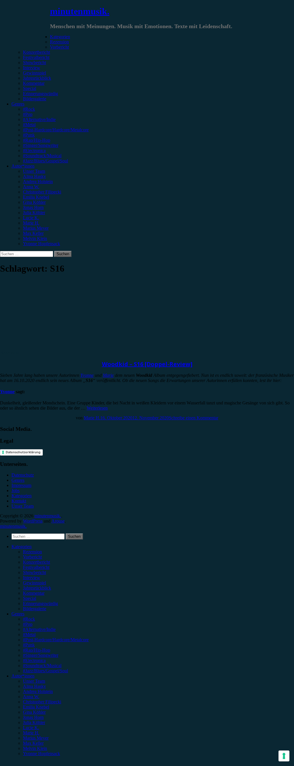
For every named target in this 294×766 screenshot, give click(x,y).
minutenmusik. (79, 11)
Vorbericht (59, 47)
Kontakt (18, 500)
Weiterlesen (97, 408)
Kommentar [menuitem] (34, 593)
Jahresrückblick (37, 78)
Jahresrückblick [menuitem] (37, 587)
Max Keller (33, 233)
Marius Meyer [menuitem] (36, 738)
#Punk (29, 135)
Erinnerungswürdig (40, 93)
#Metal (29, 124)
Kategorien (60, 36)
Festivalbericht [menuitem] (36, 567)
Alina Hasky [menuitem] (34, 686)
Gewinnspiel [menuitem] (34, 582)
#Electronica (34, 150)
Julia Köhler (34, 212)
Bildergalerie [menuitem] (34, 608)
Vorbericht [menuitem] (32, 556)
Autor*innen (22, 166)
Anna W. (31, 186)
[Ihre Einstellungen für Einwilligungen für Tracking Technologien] (283, 755)
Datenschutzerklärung (23, 452)
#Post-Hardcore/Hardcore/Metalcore (56, 129)
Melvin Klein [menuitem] (35, 748)
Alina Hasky (34, 176)
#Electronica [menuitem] (34, 660)
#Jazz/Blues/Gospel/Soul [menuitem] (45, 670)
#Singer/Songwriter (40, 145)
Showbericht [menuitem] (34, 572)
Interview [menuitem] (31, 577)
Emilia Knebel (36, 197)
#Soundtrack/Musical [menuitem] (42, 665)
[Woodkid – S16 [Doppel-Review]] (47, 347)
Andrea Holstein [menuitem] (38, 691)
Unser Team (34, 171)
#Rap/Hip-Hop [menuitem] (36, 650)
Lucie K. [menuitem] (31, 727)
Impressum (21, 485)
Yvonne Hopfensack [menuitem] (41, 753)
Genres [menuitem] (17, 613)
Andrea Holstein (38, 181)
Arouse (58, 521)
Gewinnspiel (34, 72)
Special (29, 88)
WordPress (32, 521)
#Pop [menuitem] (27, 624)
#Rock (29, 109)
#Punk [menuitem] (29, 644)
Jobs (15, 490)
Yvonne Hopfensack (41, 243)
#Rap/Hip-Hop (36, 140)
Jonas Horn (33, 207)
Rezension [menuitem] (32, 551)
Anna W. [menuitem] (31, 696)
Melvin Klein (35, 238)
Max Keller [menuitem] (33, 743)
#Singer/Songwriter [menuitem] (40, 655)
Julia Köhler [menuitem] (34, 722)
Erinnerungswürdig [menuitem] (40, 603)
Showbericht (34, 62)
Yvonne (87, 375)
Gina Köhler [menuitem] (34, 712)
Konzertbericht (36, 52)
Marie (108, 375)
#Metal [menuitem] (29, 634)
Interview (31, 67)
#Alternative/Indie (39, 119)
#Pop (27, 114)
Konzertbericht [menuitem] (36, 562)
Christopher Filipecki (42, 191)
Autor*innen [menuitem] (22, 675)
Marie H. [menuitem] (31, 732)
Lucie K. (31, 217)
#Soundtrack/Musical (42, 155)
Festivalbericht (36, 57)
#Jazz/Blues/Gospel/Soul (45, 160)
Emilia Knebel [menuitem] (36, 706)
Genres (17, 103)
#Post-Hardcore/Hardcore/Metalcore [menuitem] (56, 639)
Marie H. (31, 222)
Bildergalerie (34, 98)
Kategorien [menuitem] (21, 546)
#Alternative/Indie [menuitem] (39, 629)
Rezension (59, 41)
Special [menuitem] (29, 598)
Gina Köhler (34, 202)
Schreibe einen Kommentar (193, 417)
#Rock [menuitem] (29, 619)
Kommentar (34, 83)
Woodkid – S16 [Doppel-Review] (147, 364)
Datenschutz (22, 475)
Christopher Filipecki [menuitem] (42, 701)
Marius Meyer (36, 228)
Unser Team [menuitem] (34, 681)
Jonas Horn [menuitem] (33, 717)
